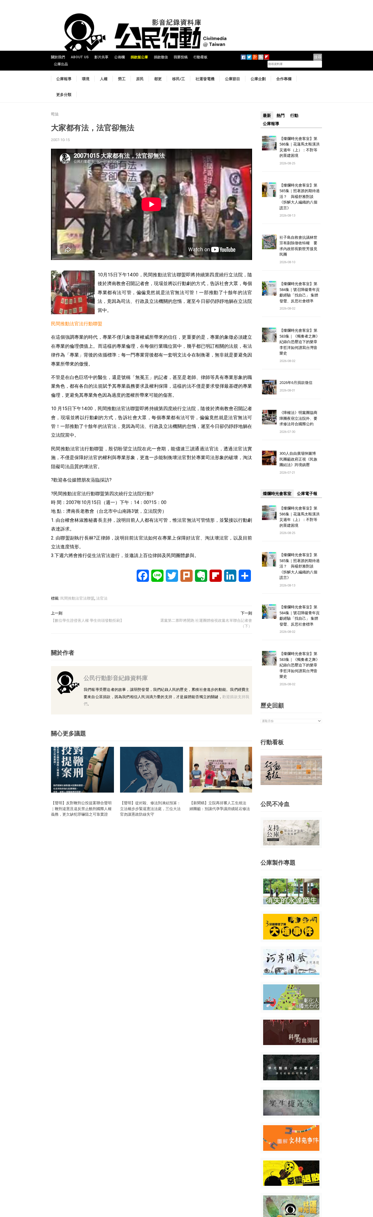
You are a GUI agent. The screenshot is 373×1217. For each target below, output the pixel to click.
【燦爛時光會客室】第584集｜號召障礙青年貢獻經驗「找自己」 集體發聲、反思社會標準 (299, 292)
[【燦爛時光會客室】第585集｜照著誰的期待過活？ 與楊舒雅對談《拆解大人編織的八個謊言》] (269, 189)
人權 (104, 78)
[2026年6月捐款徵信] (269, 387)
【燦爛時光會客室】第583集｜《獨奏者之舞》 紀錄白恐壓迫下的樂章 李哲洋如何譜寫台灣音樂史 (299, 342)
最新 (267, 115)
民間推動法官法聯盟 (77, 598)
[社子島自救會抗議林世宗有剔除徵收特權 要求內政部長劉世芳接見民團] (269, 241)
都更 (158, 78)
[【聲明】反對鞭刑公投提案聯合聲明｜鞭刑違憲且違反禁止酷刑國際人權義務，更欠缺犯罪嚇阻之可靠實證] (82, 769)
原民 (140, 78)
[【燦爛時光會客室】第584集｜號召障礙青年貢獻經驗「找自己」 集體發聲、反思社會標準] (269, 288)
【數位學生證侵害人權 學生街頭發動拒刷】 (87, 620)
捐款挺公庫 (139, 57)
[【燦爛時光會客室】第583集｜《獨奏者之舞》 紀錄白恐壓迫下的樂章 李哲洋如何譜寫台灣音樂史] (269, 335)
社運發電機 (205, 78)
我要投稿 (181, 57)
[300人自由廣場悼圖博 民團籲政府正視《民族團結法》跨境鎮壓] (269, 458)
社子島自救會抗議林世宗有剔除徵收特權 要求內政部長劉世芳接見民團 (298, 246)
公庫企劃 (258, 78)
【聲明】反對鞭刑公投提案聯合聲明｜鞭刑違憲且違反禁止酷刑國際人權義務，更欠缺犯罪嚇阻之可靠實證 (81, 808)
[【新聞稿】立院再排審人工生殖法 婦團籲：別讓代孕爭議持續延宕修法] (220, 769)
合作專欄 (283, 78)
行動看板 (200, 57)
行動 (294, 115)
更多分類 (63, 94)
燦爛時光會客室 (277, 493)
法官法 (102, 598)
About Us (80, 57)
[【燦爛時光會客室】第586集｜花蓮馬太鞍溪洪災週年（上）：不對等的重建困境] (269, 143)
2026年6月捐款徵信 (295, 382)
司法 (55, 114)
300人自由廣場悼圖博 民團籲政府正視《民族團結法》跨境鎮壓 (299, 459)
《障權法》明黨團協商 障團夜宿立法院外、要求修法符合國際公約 (300, 418)
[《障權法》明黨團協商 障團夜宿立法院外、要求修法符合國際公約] (269, 417)
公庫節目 (232, 78)
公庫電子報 (307, 493)
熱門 (281, 115)
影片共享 (101, 57)
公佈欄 (119, 57)
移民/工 (178, 78)
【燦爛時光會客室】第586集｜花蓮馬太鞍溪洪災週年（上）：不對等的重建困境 (299, 147)
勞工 (122, 78)
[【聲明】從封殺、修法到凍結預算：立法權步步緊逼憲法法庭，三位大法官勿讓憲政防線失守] (151, 769)
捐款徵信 (161, 57)
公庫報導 (63, 78)
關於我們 (58, 57)
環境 (85, 78)
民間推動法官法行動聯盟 (76, 323)
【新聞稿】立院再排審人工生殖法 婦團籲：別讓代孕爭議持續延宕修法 (219, 805)
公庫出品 (61, 64)
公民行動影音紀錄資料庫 (116, 678)
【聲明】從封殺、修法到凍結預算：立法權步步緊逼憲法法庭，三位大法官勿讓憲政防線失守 (150, 808)
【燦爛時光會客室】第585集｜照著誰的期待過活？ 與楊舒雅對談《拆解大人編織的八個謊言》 (299, 196)
